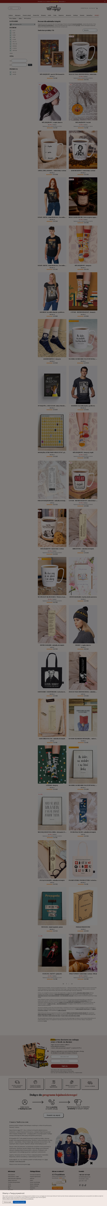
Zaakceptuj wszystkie (19, 1202)
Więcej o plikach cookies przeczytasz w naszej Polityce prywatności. (18, 1198)
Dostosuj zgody (7, 1202)
